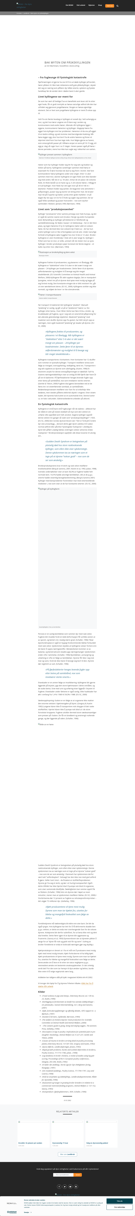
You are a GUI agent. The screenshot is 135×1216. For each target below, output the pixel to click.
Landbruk (26, 13)
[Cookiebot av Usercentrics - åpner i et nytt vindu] (12, 1212)
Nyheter (92, 5)
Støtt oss (110, 6)
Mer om (67, 1154)
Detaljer (26, 1212)
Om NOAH (69, 5)
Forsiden (19, 13)
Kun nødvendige (119, 1207)
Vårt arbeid (81, 5)
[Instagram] (76, 1186)
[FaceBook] (59, 1186)
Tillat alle (120, 1201)
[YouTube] (70, 1186)
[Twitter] (65, 1186)
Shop (100, 5)
